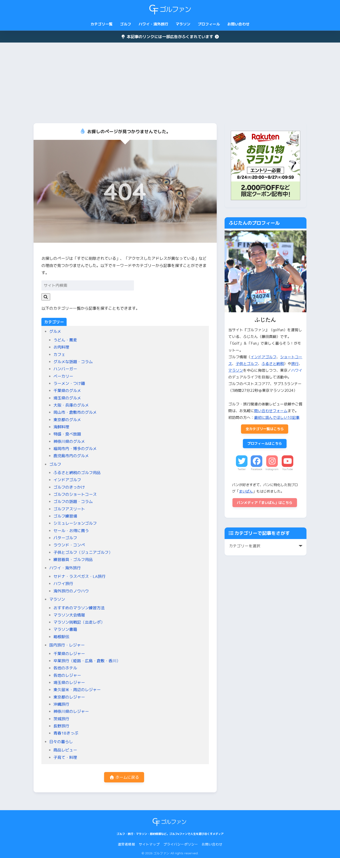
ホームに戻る (126, 777)
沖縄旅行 (61, 704)
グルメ (55, 331)
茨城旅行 (61, 718)
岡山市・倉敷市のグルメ (75, 412)
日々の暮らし (61, 741)
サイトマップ (149, 844)
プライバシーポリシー (180, 844)
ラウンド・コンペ (69, 545)
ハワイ (296, 370)
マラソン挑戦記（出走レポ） (79, 622)
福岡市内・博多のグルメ (75, 448)
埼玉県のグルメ (67, 398)
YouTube (287, 469)
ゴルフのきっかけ (69, 487)
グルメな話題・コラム (73, 361)
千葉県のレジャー (69, 653)
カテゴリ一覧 (101, 24)
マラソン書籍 (65, 629)
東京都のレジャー (69, 697)
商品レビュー (65, 750)
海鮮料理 (61, 426)
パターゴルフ (65, 537)
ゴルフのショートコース (75, 494)
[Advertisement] (170, 83)
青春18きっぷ (65, 733)
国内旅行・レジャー (67, 645)
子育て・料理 (65, 757)
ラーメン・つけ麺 (69, 383)
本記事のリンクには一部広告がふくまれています (170, 36)
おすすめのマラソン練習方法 (79, 607)
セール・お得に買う (71, 530)
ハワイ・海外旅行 (153, 24)
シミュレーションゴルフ (75, 523)
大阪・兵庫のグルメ (71, 405)
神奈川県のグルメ (69, 441)
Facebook (256, 469)
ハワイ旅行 (63, 583)
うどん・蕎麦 (65, 340)
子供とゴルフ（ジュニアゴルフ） (82, 552)
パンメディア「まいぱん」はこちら (264, 502)
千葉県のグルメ (67, 390)
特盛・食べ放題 (67, 434)
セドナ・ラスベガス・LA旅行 (79, 576)
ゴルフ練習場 (65, 516)
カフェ (59, 354)
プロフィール (209, 24)
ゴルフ (125, 24)
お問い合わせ (238, 24)
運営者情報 (126, 844)
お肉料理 (61, 347)
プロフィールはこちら (264, 443)
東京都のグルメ (67, 419)
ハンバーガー (65, 368)
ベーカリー (63, 376)
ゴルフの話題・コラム (73, 501)
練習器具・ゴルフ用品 (73, 559)
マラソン (183, 24)
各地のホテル (65, 668)
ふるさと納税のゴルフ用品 (77, 472)
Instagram (272, 469)
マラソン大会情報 (69, 615)
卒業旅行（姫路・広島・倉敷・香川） (86, 660)
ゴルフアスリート (69, 509)
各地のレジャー (67, 675)
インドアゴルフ (67, 479)
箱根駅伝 (61, 636)
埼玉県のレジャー (69, 682)
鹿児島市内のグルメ (71, 455)
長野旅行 (61, 726)
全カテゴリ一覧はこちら (265, 428)
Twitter (242, 469)
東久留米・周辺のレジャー (77, 689)
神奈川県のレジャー (71, 711)
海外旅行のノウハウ (71, 591)
